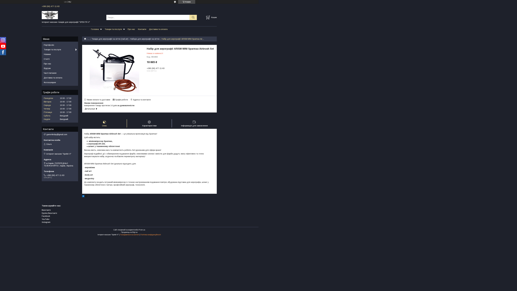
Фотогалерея (50, 82)
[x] (86, 196)
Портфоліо (49, 45)
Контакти (142, 29)
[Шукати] (193, 17)
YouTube (45, 219)
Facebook (46, 216)
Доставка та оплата (158, 29)
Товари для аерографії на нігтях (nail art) (110, 39)
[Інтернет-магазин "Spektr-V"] (72, 15)
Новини (47, 54)
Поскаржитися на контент (129, 235)
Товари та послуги (113, 29)
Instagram (46, 222)
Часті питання (50, 73)
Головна (95, 29)
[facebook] (83, 196)
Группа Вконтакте (49, 213)
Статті (47, 59)
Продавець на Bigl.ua (129, 232)
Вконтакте (46, 210)
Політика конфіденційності (150, 235)
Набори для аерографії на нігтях (145, 39)
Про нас (131, 29)
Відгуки (47, 68)
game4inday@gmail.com (56, 134)
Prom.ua (142, 230)
